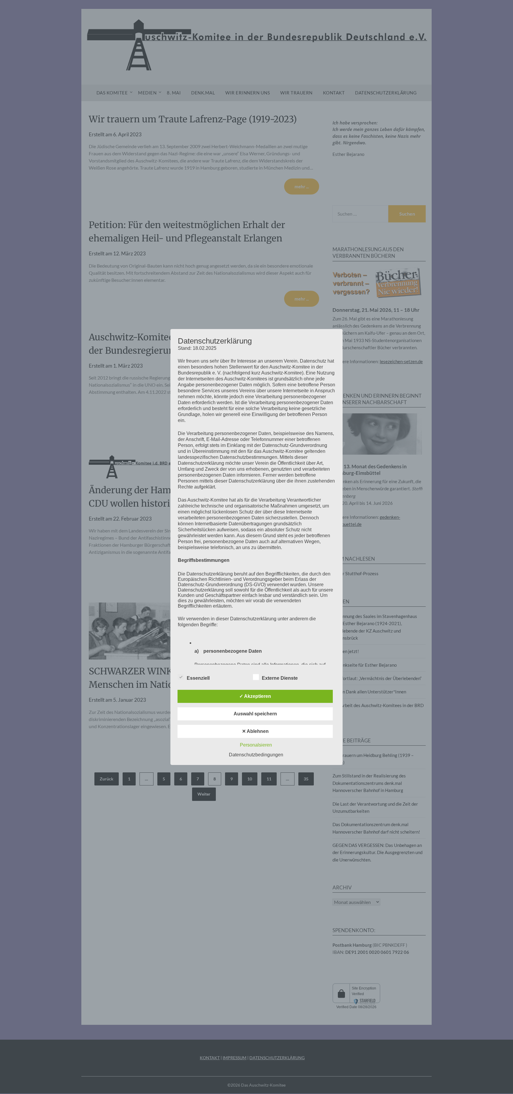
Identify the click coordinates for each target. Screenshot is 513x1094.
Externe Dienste (280, 678)
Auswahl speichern (255, 713)
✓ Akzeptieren (255, 696)
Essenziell (198, 678)
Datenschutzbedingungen (256, 754)
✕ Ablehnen (255, 731)
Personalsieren (256, 744)
